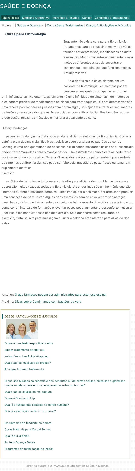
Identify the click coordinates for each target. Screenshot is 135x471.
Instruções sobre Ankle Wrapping (27, 356)
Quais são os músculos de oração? (28, 362)
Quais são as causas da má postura (28, 391)
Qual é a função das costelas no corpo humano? (37, 404)
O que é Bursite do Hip (20, 398)
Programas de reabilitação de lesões (29, 449)
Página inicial (10, 17)
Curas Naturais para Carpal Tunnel (27, 429)
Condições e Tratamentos (112, 17)
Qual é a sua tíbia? (17, 436)
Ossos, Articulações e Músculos (108, 25)
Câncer (87, 17)
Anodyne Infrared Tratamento (24, 369)
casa (8, 25)
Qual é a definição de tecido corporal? (30, 411)
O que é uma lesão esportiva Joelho (29, 343)
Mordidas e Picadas (66, 17)
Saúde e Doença (25, 6)
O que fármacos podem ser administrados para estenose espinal (60, 294)
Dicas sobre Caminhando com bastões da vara (48, 301)
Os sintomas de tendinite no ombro (28, 423)
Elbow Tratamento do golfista (24, 349)
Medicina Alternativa (35, 17)
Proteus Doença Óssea (20, 442)
